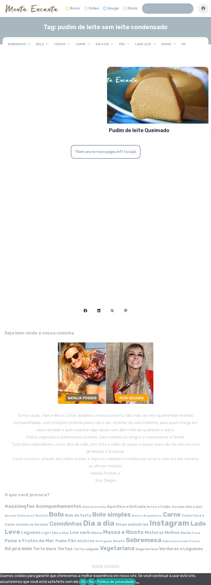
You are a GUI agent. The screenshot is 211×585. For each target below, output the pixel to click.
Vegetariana (117, 548)
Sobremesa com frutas (181, 541)
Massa (96, 533)
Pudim (61, 541)
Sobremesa (17, 44)
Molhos (172, 532)
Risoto (119, 541)
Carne (81, 44)
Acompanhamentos (58, 506)
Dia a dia (102, 44)
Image (113, 8)
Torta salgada (86, 549)
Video (94, 8)
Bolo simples (111, 514)
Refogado (103, 541)
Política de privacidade (115, 582)
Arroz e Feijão (158, 507)
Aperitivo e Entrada (126, 506)
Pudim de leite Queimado (139, 130)
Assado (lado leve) (19, 515)
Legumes (31, 532)
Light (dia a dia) (55, 533)
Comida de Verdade (32, 524)
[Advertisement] (105, 247)
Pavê (196, 533)
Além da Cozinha (94, 507)
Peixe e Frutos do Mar (29, 540)
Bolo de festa (78, 515)
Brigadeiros (152, 515)
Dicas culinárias (132, 524)
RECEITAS (85, 541)
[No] (137, 582)
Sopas (166, 44)
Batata (42, 515)
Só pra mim (18, 548)
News (75, 8)
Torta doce (44, 548)
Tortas (60, 44)
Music (132, 8)
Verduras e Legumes (181, 548)
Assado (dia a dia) (187, 507)
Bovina (137, 515)
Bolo (40, 44)
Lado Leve (143, 44)
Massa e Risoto (123, 532)
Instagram (169, 523)
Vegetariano (146, 549)
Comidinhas (65, 523)
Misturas (154, 532)
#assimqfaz (20, 506)
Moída (186, 533)
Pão (122, 44)
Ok (83, 582)
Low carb (80, 532)
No (91, 582)
